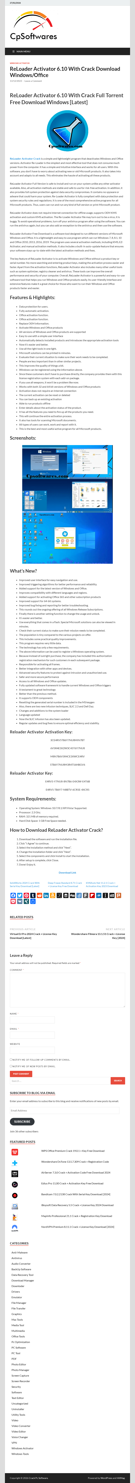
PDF (14, 1358)
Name (14, 1013)
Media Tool (18, 1325)
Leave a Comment (33, 81)
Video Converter (21, 1425)
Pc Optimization (21, 1341)
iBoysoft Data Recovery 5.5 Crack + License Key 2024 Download (77, 1205)
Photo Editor (19, 1364)
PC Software (19, 1347)
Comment (17, 970)
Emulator (17, 1297)
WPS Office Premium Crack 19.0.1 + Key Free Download (73, 1150)
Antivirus (17, 1258)
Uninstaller (18, 1409)
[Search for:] (67, 1080)
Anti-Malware (19, 1252)
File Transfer (19, 1308)
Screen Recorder (21, 1381)
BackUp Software (21, 1269)
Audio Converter (21, 1263)
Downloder (18, 1286)
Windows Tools (20, 1453)
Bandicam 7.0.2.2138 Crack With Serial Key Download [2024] (75, 1194)
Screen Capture (20, 1375)
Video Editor (19, 1431)
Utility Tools (18, 1414)
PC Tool (16, 1353)
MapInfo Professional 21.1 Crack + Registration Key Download (76, 1215)
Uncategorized (20, 1403)
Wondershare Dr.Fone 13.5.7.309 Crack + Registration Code (75, 1161)
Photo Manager (20, 1369)
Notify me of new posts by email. (34, 1066)
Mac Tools (17, 1319)
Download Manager (23, 1280)
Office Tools (18, 1336)
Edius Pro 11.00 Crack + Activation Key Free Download (72, 1183)
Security (16, 1386)
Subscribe (22, 1121)
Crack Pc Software (38, 1478)
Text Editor (18, 1397)
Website (15, 1044)
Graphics (17, 1313)
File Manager (19, 1302)
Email (14, 1029)
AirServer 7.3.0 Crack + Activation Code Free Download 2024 (75, 1172)
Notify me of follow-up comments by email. (41, 1059)
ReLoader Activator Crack (25, 158)
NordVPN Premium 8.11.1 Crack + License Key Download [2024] (77, 1226)
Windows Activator (19, 63)
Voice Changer (20, 1437)
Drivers (16, 1291)
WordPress (106, 1478)
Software (17, 1392)
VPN (14, 1442)
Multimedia (18, 1330)
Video (15, 1420)
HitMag (121, 1478)
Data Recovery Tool (22, 1274)
